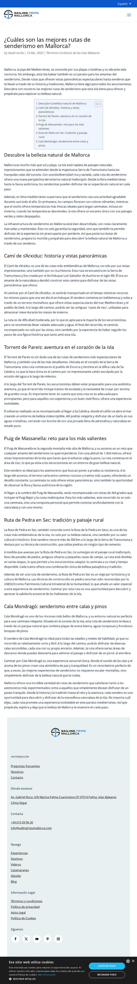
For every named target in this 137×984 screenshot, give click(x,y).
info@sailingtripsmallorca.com (31, 828)
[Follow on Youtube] (37, 939)
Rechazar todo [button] (106, 974)
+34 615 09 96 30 (22, 822)
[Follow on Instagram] (58, 939)
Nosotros (17, 772)
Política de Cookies (23, 918)
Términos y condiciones (26, 901)
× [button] (133, 961)
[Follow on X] (26, 939)
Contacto (17, 777)
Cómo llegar (19, 803)
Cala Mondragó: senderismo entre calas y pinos (63, 143)
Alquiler (16, 876)
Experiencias (19, 853)
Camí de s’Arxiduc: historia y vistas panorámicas (59, 109)
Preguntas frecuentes (25, 766)
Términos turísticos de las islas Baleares (73, 53)
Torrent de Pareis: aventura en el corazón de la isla (65, 118)
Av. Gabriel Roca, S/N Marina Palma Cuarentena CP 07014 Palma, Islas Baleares (63, 797)
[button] (47, 979)
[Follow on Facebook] (15, 939)
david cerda (16, 53)
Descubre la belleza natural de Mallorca (62, 103)
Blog (14, 882)
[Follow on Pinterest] (48, 939)
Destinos (17, 859)
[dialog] (68, 970)
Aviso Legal (18, 913)
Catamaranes (20, 870)
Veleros (16, 864)
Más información (47, 974)
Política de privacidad (25, 907)
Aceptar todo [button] (107, 965)
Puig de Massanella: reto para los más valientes (61, 126)
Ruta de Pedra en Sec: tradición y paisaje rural (63, 135)
